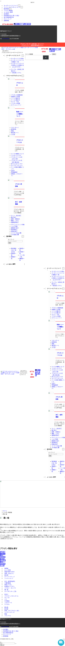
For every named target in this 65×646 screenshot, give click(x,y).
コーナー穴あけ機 (16, 233)
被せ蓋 (6, 575)
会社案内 (5, 629)
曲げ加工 (13, 217)
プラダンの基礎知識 (17, 95)
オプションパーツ (16, 105)
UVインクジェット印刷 (17, 224)
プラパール (7, 615)
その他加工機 (15, 234)
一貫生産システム (16, 72)
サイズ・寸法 (15, 101)
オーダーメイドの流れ (17, 58)
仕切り (13, 170)
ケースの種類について (17, 153)
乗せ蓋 (6, 607)
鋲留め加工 (14, 231)
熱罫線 (6, 568)
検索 (10, 243)
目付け (6, 594)
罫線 (5, 614)
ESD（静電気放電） (10, 581)
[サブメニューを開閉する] (19, 5)
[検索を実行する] (15, 643)
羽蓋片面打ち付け (9, 571)
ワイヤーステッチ (9, 612)
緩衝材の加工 (15, 228)
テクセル (7, 604)
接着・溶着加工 (15, 219)
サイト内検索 (29, 54)
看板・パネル (15, 220)
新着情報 (6, 20)
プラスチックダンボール (11, 596)
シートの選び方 (15, 98)
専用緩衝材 (14, 172)
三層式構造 (7, 583)
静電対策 (13, 129)
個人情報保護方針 (8, 632)
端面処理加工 (15, 222)
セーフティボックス (17, 165)
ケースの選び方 (15, 100)
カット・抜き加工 (16, 215)
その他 (13, 134)
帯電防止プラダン (9, 586)
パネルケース (8, 602)
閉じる (2, 645)
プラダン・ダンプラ (10, 588)
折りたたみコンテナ (17, 163)
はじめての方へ (16, 67)
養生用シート (15, 132)
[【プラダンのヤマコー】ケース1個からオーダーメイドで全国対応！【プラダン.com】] (20, 49)
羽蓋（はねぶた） (9, 573)
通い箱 (6, 589)
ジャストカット (8, 578)
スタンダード (15, 127)
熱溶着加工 (14, 229)
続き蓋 (6, 609)
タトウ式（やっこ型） (10, 591)
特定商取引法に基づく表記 (10, 631)
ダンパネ (7, 597)
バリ (5, 599)
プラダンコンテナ (16, 155)
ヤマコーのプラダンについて (12, 7)
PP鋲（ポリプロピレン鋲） (12, 610)
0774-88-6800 (5, 38)
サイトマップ (7, 634)
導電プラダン (8, 584)
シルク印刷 (14, 226)
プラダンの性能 (15, 103)
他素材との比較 (15, 96)
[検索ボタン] (50, 54)
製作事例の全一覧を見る (13, 250)
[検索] (46, 57)
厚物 (12, 131)
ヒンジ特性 (7, 570)
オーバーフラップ (9, 576)
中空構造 (7, 601)
